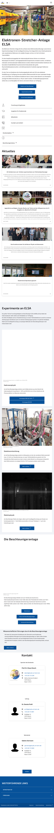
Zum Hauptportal (14, 805)
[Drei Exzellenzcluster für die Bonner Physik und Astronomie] (50, 257)
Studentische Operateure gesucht (27, 280)
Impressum (31, 805)
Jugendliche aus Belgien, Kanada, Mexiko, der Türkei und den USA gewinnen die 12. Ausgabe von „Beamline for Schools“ (27, 209)
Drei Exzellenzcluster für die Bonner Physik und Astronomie (27, 244)
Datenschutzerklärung (40, 805)
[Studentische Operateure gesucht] (50, 294)
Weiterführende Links (15, 783)
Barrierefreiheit (49, 805)
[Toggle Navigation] (51, 2)
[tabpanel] (27, 20)
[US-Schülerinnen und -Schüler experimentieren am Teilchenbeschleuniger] (50, 185)
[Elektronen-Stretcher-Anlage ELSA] (3, 3)
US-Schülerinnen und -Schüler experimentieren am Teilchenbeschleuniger (27, 172)
